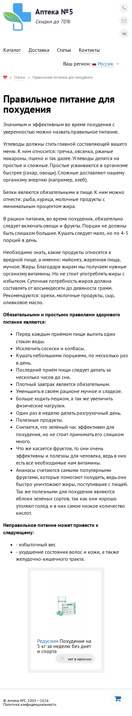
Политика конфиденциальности (29, 704)
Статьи (19, 77)
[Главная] (5, 77)
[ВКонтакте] (124, 33)
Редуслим (47, 641)
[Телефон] (124, 8)
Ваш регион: (88, 63)
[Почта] (124, 21)
